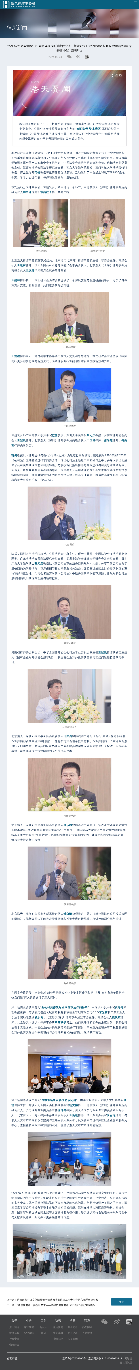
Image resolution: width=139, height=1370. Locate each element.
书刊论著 (73, 1333)
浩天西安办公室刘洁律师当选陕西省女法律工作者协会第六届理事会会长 (57, 1299)
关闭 (121, 1302)
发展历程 (14, 1333)
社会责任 (14, 1338)
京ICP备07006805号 (74, 1358)
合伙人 (43, 1327)
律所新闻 (58, 1327)
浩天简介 (14, 1327)
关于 (14, 1320)
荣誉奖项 (58, 1333)
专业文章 (73, 1327)
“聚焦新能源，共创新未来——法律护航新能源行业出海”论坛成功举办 (56, 1305)
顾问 (43, 1333)
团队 (43, 1320)
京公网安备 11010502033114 (105, 1358)
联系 (87, 1320)
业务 (29, 1320)
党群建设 (14, 1344)
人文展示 (73, 1338)
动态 (58, 1320)
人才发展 (87, 1333)
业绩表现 (58, 1338)
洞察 (72, 1320)
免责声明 (12, 1358)
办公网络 (87, 1327)
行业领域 (29, 1333)
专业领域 (29, 1327)
